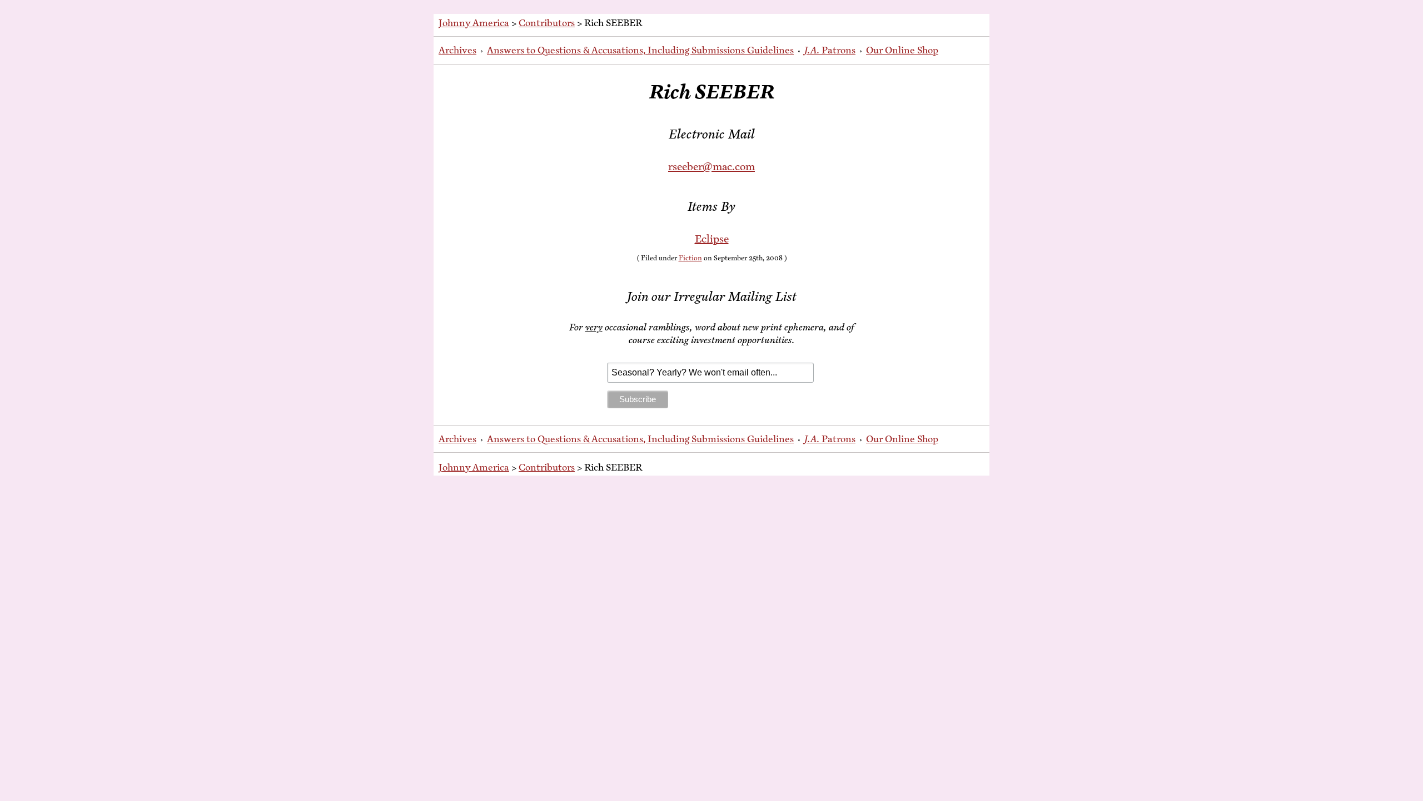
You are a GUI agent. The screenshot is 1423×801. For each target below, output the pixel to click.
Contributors (547, 22)
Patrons (829, 50)
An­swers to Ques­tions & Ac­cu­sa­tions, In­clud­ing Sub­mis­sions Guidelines (640, 50)
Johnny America (474, 22)
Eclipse (712, 238)
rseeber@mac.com (711, 166)
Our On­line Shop (902, 50)
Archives (457, 50)
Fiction (690, 258)
